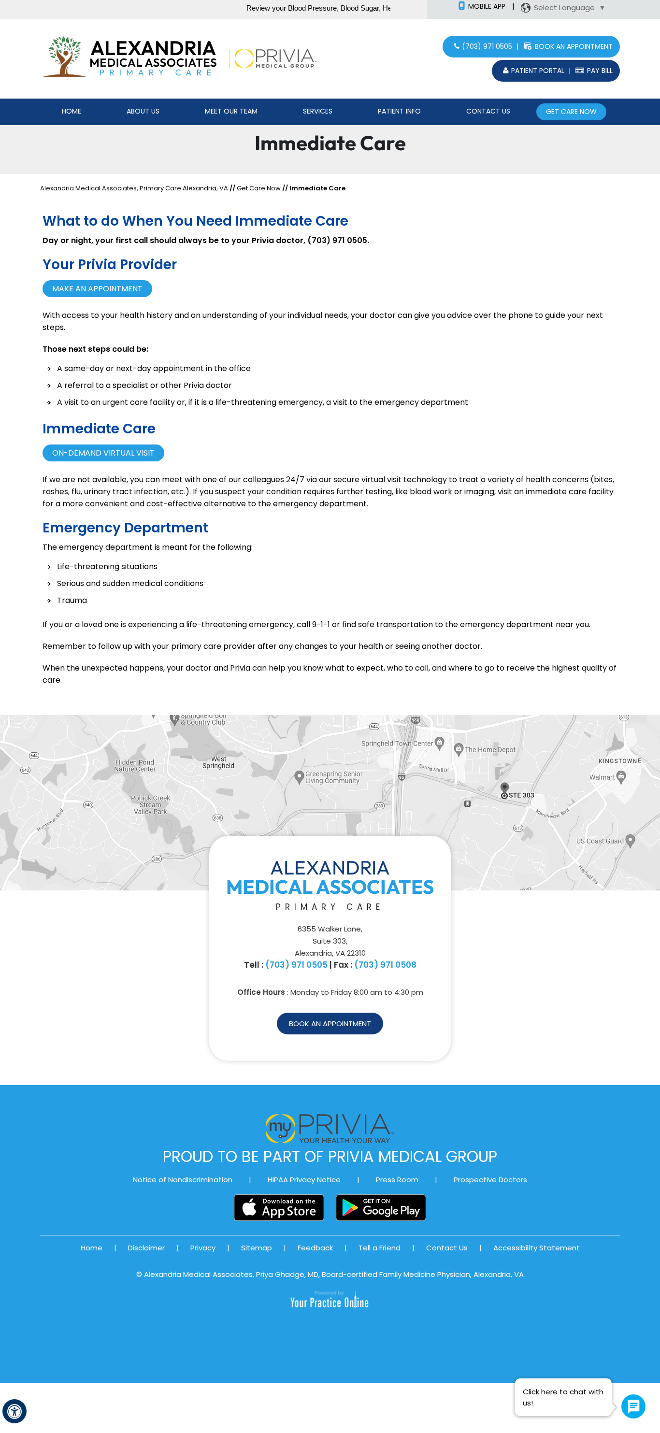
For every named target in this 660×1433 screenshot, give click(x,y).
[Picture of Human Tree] (64, 58)
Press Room (397, 1180)
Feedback (315, 1248)
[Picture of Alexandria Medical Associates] (156, 58)
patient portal (537, 70)
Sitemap (256, 1248)
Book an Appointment (574, 46)
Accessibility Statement (536, 1248)
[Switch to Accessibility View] (14, 1411)
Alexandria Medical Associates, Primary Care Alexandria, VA (134, 188)
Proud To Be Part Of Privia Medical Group (330, 1156)
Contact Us (488, 111)
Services (317, 111)
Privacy (202, 1248)
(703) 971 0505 (487, 46)
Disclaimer (146, 1248)
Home (71, 111)
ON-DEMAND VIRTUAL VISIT (103, 453)
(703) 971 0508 (385, 965)
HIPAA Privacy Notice (304, 1180)
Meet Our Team (231, 111)
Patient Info (399, 111)
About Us (143, 111)
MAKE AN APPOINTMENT (97, 288)
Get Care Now (571, 111)
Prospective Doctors (490, 1180)
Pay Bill (600, 70)
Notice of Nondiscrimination (182, 1180)
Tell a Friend (380, 1248)
